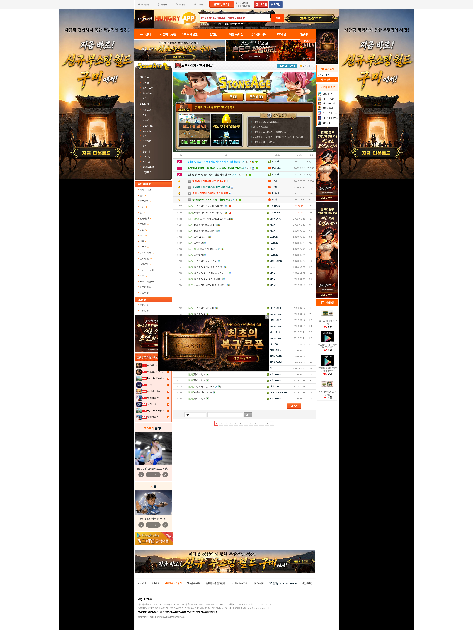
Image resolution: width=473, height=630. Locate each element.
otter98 (273, 344)
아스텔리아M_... (155, 365)
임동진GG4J (275, 218)
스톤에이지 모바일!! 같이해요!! (266, 122)
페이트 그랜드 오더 (330, 98)
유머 (143, 195)
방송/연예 (146, 218)
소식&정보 (147, 93)
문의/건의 (144, 311)
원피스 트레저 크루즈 (330, 103)
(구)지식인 (147, 172)
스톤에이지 (188, 66)
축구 (143, 235)
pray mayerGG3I (278, 392)
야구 (143, 241)
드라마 (144, 224)
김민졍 (272, 225)
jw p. (272, 267)
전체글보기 (147, 110)
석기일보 (146, 98)
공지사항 (144, 305)
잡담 (144, 115)
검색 (277, 17)
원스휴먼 (326, 122)
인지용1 (272, 285)
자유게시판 (147, 189)
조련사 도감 (148, 88)
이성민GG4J (275, 386)
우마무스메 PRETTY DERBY (330, 113)
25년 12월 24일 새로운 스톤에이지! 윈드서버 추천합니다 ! (278, 137)
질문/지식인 (148, 125)
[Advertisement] (179, 71)
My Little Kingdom (156, 378)
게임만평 (144, 293)
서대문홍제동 (275, 350)
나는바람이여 (275, 332)
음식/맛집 (146, 258)
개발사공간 (307, 583)
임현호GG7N (275, 356)
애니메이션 (147, 253)
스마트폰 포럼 (147, 270)
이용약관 (156, 583)
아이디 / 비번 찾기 (243, 6)
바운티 (219, 24)
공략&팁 (146, 120)
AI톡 (143, 275)
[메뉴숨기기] (308, 41)
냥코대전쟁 (327, 94)
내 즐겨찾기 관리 (327, 80)
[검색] (248, 414)
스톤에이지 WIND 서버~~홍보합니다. (269, 132)
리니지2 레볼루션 (330, 118)
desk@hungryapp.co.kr (258, 608)
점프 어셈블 (327, 108)
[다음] (267, 423)
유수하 (274, 181)
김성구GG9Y (275, 320)
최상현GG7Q (275, 362)
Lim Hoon (274, 206)
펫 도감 (146, 82)
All (271, 368)
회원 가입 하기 (242, 3)
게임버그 (146, 162)
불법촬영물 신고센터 (215, 583)
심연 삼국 (152, 384)
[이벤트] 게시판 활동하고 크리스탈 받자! (215, 107)
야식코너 (273, 273)
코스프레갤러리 (147, 281)
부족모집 (146, 156)
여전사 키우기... (155, 391)
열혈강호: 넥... (154, 397)
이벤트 (145, 136)
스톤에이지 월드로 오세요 (264, 142)
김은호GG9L (275, 308)
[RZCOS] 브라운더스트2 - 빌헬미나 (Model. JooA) (164, 468)
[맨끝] (272, 423)
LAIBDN (273, 237)
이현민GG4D (275, 261)
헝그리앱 (275, 161)
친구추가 (146, 151)
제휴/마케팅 (258, 583)
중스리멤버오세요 (260, 127)
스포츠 (144, 247)
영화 (143, 230)
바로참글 (275, 193)
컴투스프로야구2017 (234, 24)
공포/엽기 (146, 201)
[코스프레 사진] (153, 448)
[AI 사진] (153, 502)
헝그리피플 (145, 287)
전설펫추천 (147, 141)
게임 (143, 207)
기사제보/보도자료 (238, 583)
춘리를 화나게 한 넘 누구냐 (153, 518)
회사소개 (142, 583)
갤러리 (145, 146)
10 (261, 423)
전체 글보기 (207, 66)
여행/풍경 (146, 264)
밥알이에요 (276, 168)
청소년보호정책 (194, 583)
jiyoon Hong (275, 314)
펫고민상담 (147, 131)
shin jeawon (275, 374)
